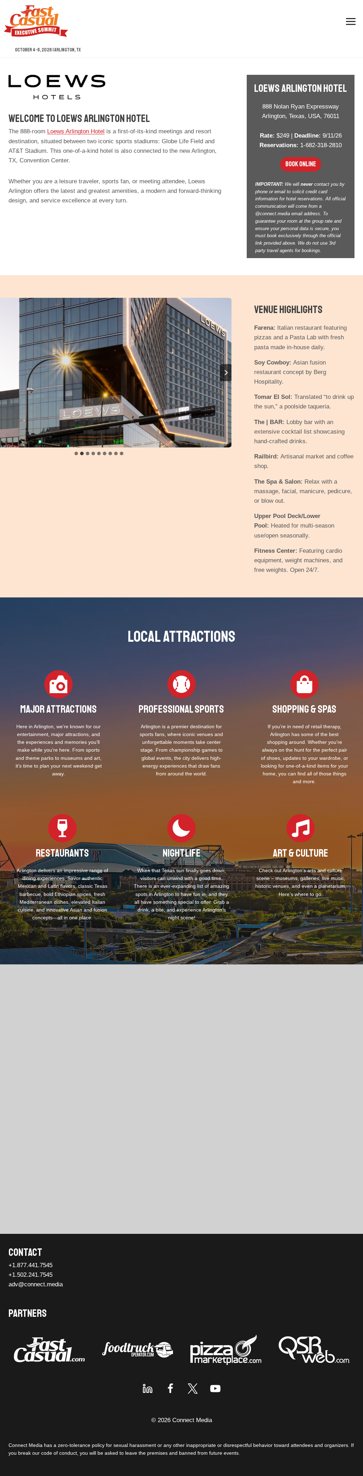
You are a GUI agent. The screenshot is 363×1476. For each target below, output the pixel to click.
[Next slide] (225, 372)
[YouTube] (215, 1388)
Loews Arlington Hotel (76, 131)
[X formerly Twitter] (193, 1388)
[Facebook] (170, 1388)
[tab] (76, 453)
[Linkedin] (148, 1388)
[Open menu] (350, 21)
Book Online (300, 164)
